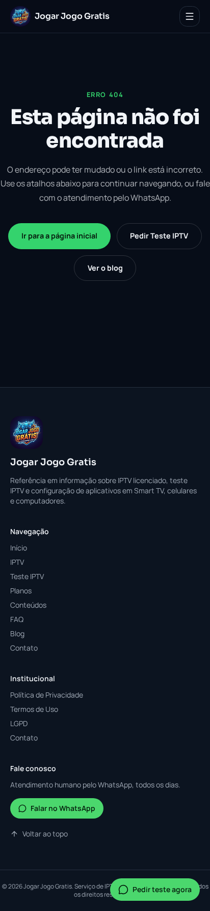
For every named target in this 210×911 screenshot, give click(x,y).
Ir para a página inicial (59, 236)
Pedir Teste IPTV (159, 236)
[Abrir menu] (189, 16)
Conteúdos (28, 605)
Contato (24, 648)
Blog (17, 633)
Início (18, 548)
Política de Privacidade (46, 695)
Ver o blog (105, 268)
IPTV (17, 562)
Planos (21, 590)
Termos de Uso (34, 709)
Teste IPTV (27, 576)
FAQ (16, 619)
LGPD (19, 723)
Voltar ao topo (45, 833)
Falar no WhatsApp (63, 808)
